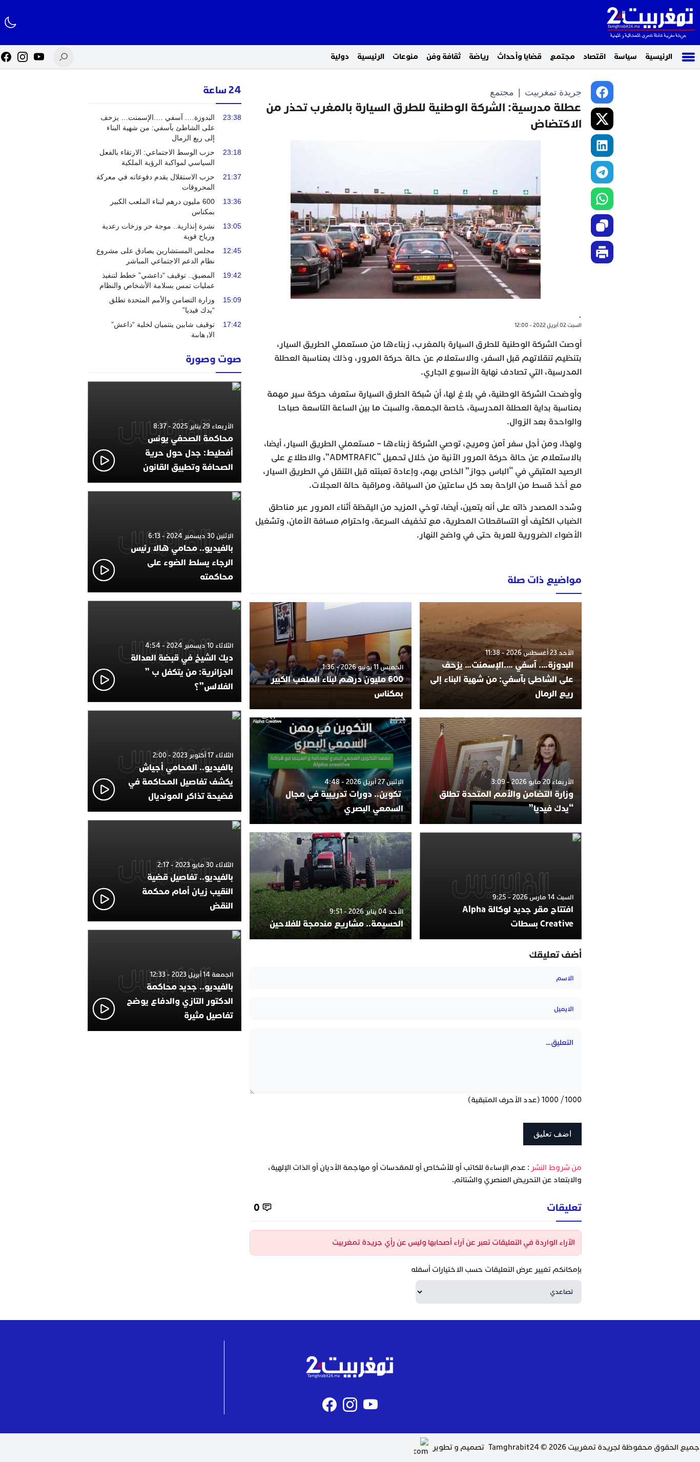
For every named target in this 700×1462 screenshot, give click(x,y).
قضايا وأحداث (519, 56)
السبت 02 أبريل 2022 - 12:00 (548, 325)
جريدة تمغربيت (553, 92)
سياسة (625, 56)
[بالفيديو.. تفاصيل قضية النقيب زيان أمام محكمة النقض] (164, 870)
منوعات (405, 56)
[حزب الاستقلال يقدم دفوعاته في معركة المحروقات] (164, 182)
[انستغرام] (22, 57)
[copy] (602, 225)
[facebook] (602, 92)
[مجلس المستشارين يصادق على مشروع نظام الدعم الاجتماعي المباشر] (164, 255)
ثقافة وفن (443, 56)
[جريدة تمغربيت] (650, 22)
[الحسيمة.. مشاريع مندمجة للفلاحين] (330, 885)
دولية (340, 56)
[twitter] (602, 119)
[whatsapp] (602, 199)
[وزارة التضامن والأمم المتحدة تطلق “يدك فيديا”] (501, 771)
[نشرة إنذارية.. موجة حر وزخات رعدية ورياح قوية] (164, 231)
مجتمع (562, 56)
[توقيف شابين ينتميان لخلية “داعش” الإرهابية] (164, 329)
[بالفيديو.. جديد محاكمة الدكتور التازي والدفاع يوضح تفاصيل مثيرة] (164, 980)
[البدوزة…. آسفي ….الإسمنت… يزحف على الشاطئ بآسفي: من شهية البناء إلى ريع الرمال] (501, 655)
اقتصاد (594, 56)
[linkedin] (602, 145)
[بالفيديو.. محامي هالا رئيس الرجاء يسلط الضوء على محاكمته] (164, 541)
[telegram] (602, 172)
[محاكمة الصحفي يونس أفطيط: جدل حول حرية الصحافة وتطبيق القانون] (164, 432)
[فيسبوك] (6, 57)
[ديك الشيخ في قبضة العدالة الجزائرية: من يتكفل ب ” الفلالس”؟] (164, 651)
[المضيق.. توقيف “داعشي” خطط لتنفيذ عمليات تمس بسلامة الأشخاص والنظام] (164, 280)
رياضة (479, 56)
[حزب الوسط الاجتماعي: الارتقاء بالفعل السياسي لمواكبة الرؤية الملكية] (164, 157)
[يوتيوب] (39, 57)
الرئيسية (658, 56)
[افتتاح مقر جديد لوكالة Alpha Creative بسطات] (501, 885)
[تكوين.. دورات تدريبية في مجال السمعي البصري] (330, 771)
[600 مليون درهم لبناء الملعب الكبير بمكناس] (330, 655)
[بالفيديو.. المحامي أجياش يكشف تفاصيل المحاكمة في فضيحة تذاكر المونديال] (164, 761)
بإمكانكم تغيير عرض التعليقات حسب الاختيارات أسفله (496, 1269)
